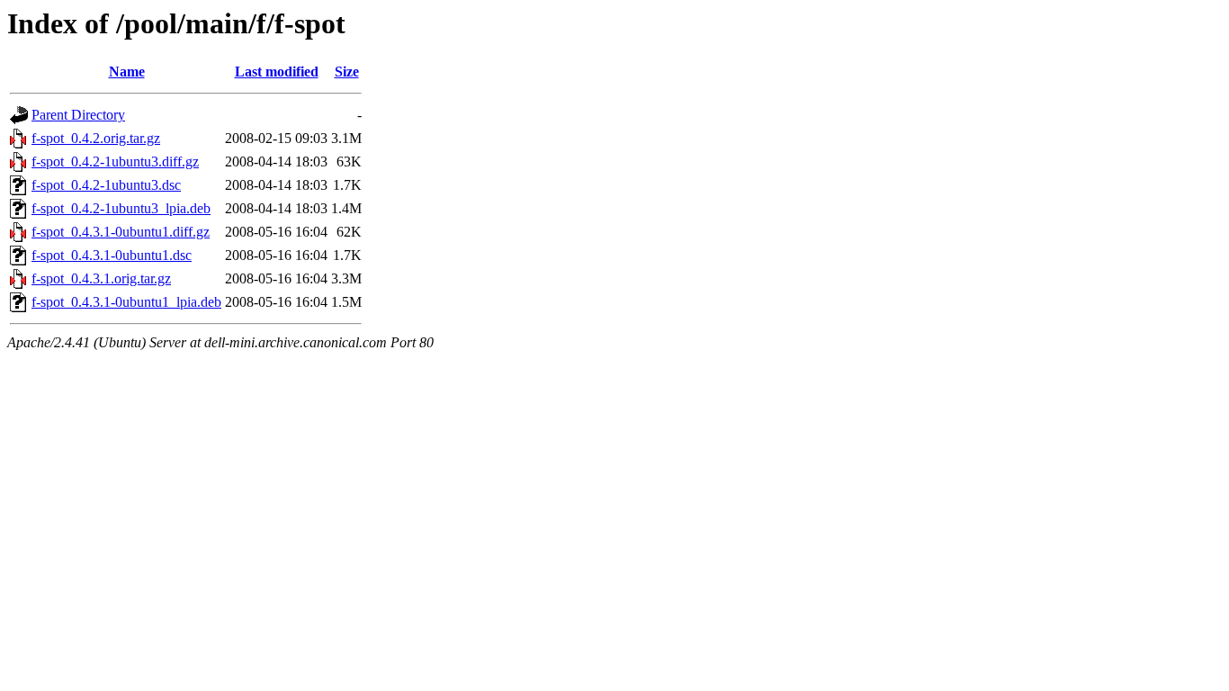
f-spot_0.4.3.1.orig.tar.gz (101, 278)
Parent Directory (78, 114)
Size (347, 71)
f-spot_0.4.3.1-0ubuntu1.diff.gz (120, 231)
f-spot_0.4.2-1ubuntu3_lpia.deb (121, 208)
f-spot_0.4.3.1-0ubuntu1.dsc (111, 255)
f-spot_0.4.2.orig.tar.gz (95, 138)
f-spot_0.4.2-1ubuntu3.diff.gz (115, 161)
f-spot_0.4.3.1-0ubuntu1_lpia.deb (126, 302)
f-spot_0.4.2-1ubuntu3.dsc (106, 185)
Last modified (276, 71)
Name (127, 71)
